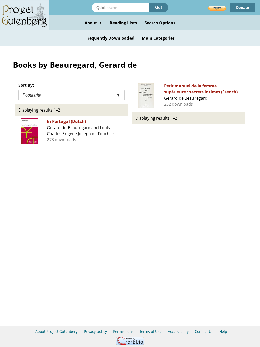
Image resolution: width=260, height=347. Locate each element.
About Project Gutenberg (56, 331)
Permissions (123, 331)
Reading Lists (123, 23)
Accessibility (178, 331)
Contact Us (204, 331)
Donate (242, 7)
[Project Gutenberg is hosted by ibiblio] (130, 343)
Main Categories (158, 38)
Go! (158, 7)
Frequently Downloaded (109, 38)
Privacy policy (95, 331)
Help (223, 331)
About (93, 23)
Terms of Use (150, 331)
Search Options (160, 23)
